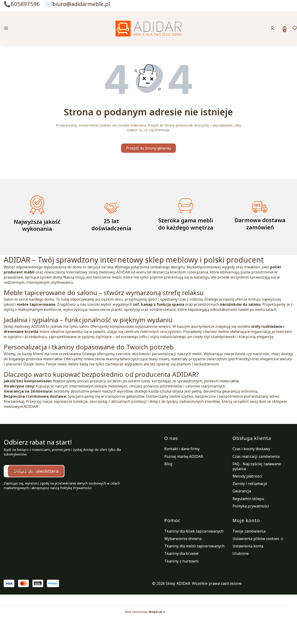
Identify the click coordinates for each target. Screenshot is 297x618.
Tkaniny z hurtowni (181, 561)
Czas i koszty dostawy (251, 448)
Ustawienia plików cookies (256, 538)
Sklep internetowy (143, 612)
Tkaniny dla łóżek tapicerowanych (193, 531)
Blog (168, 463)
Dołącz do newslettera (36, 471)
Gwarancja (241, 491)
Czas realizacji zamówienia (256, 456)
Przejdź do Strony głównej (148, 148)
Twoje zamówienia (248, 531)
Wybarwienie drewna (183, 538)
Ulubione (240, 553)
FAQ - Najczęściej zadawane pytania (256, 466)
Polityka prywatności (250, 506)
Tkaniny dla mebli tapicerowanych (194, 546)
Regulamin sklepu (248, 498)
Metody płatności (247, 476)
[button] (38, 29)
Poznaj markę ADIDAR (183, 456)
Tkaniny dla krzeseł (181, 553)
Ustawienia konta (247, 546)
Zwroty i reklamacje (249, 483)
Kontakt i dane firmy (182, 448)
